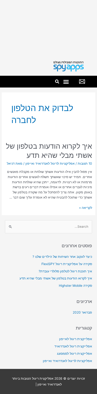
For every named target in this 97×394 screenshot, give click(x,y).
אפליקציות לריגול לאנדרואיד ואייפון (50, 163)
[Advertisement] (48, 28)
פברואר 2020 (82, 312)
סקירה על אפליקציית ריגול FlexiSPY (66, 264)
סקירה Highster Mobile (75, 285)
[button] (66, 81)
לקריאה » (85, 208)
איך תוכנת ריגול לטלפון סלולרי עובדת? (65, 271)
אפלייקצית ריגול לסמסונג (74, 353)
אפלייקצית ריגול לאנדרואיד (73, 346)
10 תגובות (85, 163)
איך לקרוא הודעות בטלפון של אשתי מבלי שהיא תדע (56, 278)
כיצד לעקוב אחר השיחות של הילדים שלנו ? (62, 257)
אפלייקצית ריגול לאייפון (75, 339)
